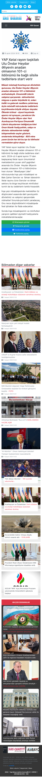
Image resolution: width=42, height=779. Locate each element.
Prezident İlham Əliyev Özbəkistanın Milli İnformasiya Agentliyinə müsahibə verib (20, 564)
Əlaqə (33, 2)
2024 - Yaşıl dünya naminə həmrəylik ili (17, 772)
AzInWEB (11, 765)
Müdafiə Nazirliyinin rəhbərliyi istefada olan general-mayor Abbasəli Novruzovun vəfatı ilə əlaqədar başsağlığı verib (21, 712)
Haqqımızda (24, 2)
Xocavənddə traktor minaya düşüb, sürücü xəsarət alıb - (18, 536)
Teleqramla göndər (21, 226)
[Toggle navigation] (6, 25)
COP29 (34, 772)
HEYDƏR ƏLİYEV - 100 (21, 774)
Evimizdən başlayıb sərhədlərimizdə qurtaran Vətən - (20, 629)
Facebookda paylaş (22, 230)
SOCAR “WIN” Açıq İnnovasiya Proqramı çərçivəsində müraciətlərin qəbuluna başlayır (20, 590)
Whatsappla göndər (22, 222)
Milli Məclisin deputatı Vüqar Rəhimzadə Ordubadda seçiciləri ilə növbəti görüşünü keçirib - (19, 388)
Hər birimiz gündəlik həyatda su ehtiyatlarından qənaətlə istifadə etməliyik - (20, 683)
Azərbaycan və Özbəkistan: (21, 506)
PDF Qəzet (34, 25)
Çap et (35, 53)
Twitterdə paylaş (22, 234)
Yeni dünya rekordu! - (18, 480)
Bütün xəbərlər (11, 2)
